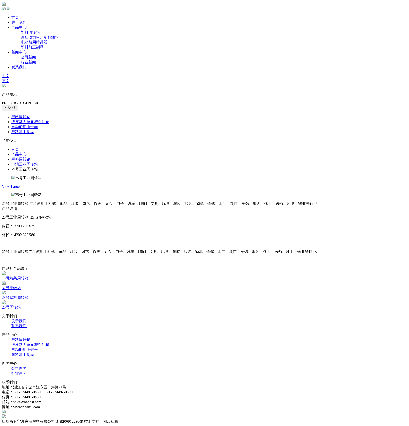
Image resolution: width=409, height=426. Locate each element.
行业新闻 (28, 62)
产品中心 (19, 27)
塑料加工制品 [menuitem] (22, 132)
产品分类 (10, 108)
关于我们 (19, 22)
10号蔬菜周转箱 (15, 278)
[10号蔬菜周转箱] (4, 274)
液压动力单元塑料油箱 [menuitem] (30, 122)
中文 (5, 76)
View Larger (11, 186)
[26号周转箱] (4, 303)
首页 (15, 17)
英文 (5, 81)
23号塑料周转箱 (15, 298)
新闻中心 (19, 52)
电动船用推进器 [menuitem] (24, 127)
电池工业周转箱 (24, 164)
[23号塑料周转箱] (4, 293)
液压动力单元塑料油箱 (40, 37)
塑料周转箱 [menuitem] (20, 117)
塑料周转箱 (30, 32)
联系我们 (19, 67)
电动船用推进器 (34, 42)
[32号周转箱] (4, 283)
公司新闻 (28, 57)
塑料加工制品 (32, 47)
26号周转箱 (11, 307)
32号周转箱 (11, 288)
